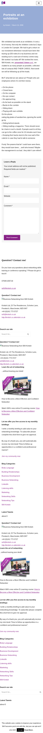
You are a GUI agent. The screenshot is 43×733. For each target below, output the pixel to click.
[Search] (28, 334)
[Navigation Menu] (38, 3)
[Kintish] (4, 3)
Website (7, 196)
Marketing (5, 492)
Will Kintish (6, 505)
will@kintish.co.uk (9, 288)
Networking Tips (8, 500)
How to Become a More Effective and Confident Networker (21, 411)
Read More (28, 730)
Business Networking (10, 480)
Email (6, 186)
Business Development (11, 476)
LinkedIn (5, 484)
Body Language (8, 468)
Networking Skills (8, 496)
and (24, 63)
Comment (8, 206)
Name (7, 176)
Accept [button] (20, 730)
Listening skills (7, 488)
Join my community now (11, 456)
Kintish (7, 25)
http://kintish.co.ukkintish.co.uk (13, 317)
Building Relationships (10, 472)
